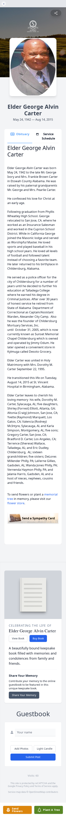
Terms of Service (43, 786)
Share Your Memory (24, 695)
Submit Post (33, 757)
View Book (18, 638)
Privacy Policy (23, 786)
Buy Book (38, 638)
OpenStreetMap (37, 792)
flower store (15, 503)
